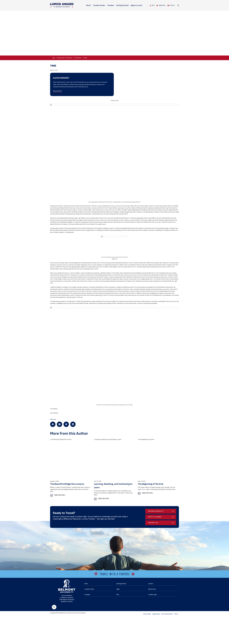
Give (153, 5)
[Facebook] (52, 424)
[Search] (178, 5)
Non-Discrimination (167, 614)
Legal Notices (156, 614)
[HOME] (53, 58)
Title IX (176, 614)
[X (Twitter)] (59, 424)
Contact (172, 5)
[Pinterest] (66, 424)
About (88, 5)
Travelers (110, 5)
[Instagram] (54, 607)
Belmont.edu (152, 589)
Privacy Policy (147, 614)
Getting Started (122, 5)
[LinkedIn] (73, 424)
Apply (118, 589)
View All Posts (57, 91)
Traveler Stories (99, 5)
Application (162, 5)
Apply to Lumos (136, 5)
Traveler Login (152, 594)
